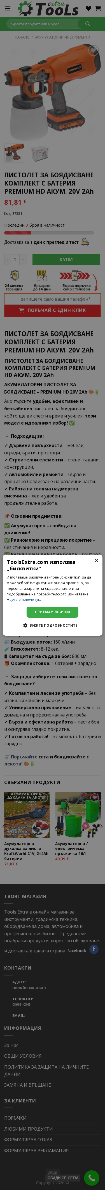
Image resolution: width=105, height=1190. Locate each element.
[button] (52, 625)
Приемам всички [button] (52, 611)
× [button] (96, 560)
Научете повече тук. (24, 599)
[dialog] (52, 594)
